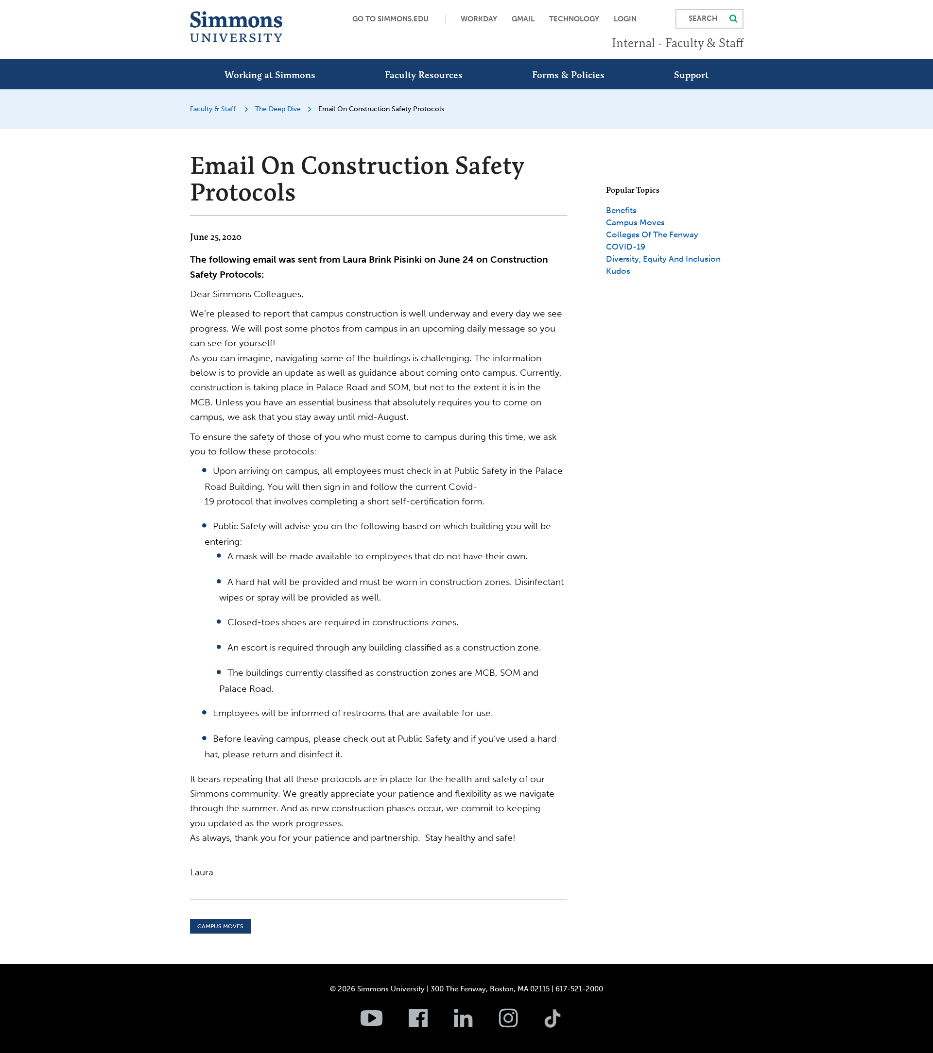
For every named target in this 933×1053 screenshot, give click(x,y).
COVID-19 (625, 246)
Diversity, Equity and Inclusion (663, 259)
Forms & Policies (568, 75)
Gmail (523, 19)
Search (703, 18)
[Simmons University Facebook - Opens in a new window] (430, 1023)
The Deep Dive (278, 109)
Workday (479, 19)
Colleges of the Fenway (652, 234)
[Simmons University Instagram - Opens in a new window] (520, 1023)
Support (691, 75)
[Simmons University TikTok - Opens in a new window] (568, 997)
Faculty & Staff (213, 109)
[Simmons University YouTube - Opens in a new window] (384, 1023)
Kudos (618, 271)
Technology (574, 19)
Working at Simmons (270, 75)
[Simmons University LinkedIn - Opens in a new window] (475, 1023)
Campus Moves (220, 926)
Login (625, 19)
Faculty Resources (424, 75)
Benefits (621, 210)
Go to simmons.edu (390, 19)
